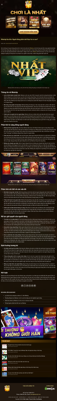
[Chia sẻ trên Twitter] (27, 286)
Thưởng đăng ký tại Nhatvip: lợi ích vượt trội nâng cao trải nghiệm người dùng (23, 298)
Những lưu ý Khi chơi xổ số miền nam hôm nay (18, 361)
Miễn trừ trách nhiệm (43, 397)
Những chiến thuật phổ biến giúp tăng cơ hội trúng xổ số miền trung (23, 367)
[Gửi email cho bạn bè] (30, 286)
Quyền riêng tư (23, 397)
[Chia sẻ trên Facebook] (25, 286)
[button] (2, 4)
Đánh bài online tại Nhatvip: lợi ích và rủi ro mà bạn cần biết (19, 300)
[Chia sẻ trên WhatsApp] (22, 286)
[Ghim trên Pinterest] (32, 286)
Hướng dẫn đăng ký (32, 397)
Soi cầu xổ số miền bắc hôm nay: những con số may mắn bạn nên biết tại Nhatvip (26, 356)
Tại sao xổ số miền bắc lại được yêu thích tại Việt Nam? (20, 373)
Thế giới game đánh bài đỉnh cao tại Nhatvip (15, 303)
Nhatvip (32, 48)
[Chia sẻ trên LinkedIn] (35, 286)
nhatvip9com (15, 43)
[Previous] (8, 22)
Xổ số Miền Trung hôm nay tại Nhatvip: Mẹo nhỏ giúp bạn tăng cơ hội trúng (25, 350)
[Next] (49, 22)
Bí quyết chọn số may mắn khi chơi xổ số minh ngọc (19, 344)
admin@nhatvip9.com (35, 394)
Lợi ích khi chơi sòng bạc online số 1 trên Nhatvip (17, 295)
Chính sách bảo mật (13, 397)
